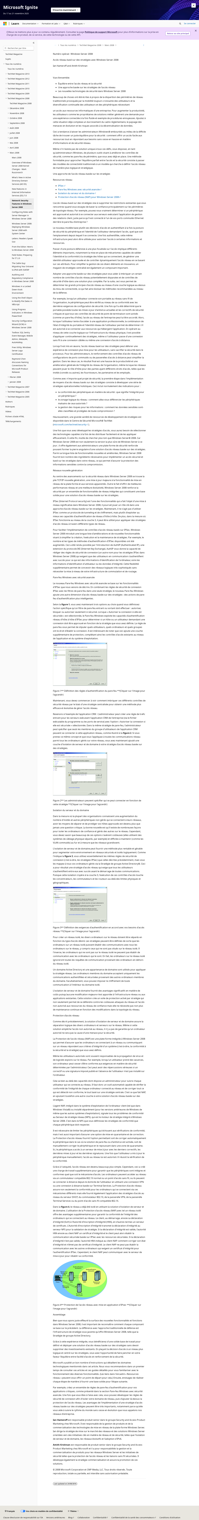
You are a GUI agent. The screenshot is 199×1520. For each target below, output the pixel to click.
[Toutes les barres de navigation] (55, 45)
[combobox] (18, 48)
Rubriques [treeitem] (10, 406)
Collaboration (84, 1517)
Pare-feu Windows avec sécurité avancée (79, 189)
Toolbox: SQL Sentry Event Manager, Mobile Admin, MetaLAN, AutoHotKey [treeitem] (22, 337)
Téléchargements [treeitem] (13, 421)
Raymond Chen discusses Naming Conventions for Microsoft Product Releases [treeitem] (20, 365)
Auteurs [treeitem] (9, 401)
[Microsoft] (5, 23)
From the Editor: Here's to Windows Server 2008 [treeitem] (23, 248)
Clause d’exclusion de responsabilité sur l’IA (23, 1517)
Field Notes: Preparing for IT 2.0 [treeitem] (22, 257)
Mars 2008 (109, 45)
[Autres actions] (143, 45)
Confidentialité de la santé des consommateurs (132, 1517)
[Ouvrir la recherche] (180, 23)
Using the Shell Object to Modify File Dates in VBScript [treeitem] (22, 301)
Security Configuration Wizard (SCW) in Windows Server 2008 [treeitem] (22, 324)
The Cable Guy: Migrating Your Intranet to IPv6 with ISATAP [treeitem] (23, 266)
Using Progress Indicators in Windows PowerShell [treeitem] (22, 312)
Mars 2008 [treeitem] (16, 157)
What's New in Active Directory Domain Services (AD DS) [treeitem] (21, 180)
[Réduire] (33, 43)
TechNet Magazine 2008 (90, 45)
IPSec (61, 185)
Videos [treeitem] (8, 411)
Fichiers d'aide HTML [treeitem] (14, 416)
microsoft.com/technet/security (70, 424)
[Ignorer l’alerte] (193, 5)
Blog (70, 1517)
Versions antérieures (55, 1517)
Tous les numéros (68, 45)
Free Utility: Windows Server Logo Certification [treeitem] (21, 350)
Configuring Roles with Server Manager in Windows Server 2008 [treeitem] (22, 215)
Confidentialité (99, 1517)
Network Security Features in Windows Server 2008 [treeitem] (22, 203)
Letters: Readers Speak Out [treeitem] (22, 240)
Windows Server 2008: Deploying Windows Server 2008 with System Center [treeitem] (22, 228)
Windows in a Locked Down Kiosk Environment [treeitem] (21, 289)
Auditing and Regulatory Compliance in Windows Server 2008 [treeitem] (23, 278)
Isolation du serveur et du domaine (76, 193)
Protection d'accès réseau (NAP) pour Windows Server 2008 (88, 197)
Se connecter (190, 23)
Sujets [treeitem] (8, 59)
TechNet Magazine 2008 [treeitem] (21, 103)
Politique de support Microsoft (101, 32)
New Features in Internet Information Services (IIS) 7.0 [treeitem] (21, 192)
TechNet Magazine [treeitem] (13, 54)
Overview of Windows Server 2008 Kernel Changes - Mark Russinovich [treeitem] (21, 167)
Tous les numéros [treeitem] (16, 69)
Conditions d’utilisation (169, 1517)
